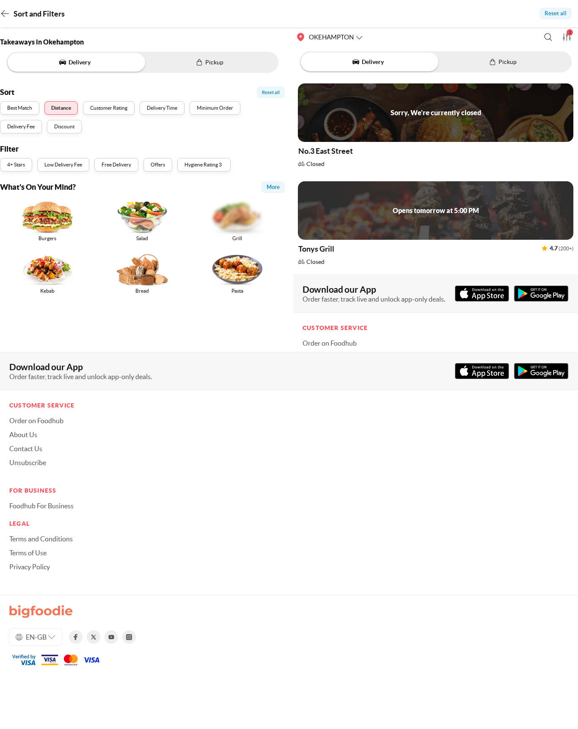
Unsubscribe (27, 462)
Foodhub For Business (41, 506)
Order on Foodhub (330, 343)
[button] (548, 37)
